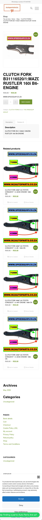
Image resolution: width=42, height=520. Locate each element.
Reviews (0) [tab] (20, 122)
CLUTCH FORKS (14, 109)
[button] (38, 477)
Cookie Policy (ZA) (10, 428)
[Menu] (35, 8)
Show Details (29, 202)
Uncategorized (8, 401)
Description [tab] (9, 122)
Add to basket (25, 102)
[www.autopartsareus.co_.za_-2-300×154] (17, 8)
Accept (21, 499)
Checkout (6, 425)
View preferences (21, 512)
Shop (5, 16)
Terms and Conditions (11, 444)
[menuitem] (30, 8)
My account (7, 431)
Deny (21, 505)
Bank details (7, 418)
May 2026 (7, 390)
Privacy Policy (8, 434)
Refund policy (8, 437)
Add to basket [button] (13, 202)
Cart (4, 421)
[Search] (30, 8)
